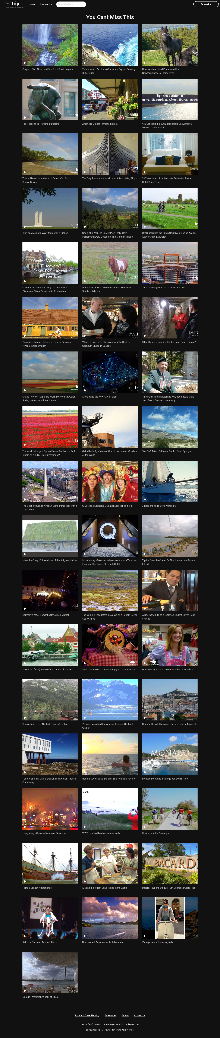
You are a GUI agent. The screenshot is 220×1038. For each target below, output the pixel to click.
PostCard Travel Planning (87, 1015)
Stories (125, 1015)
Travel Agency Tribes (125, 1030)
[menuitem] (13, 4)
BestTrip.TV (97, 1030)
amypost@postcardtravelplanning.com (121, 1024)
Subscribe (206, 4)
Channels (45, 4)
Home (31, 4)
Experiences (110, 1015)
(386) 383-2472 (95, 1024)
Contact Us (139, 1015)
